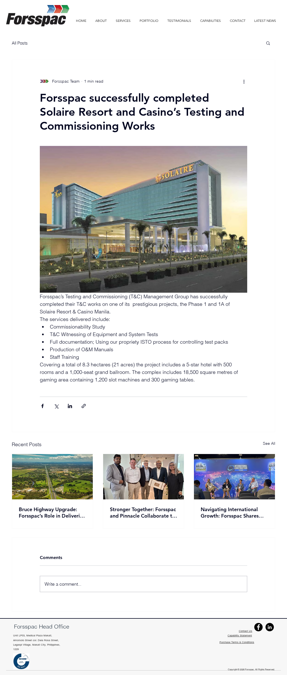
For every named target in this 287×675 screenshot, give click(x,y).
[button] (210, 20)
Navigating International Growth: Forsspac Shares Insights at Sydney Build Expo (230, 512)
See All (269, 443)
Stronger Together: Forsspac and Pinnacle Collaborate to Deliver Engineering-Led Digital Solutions (143, 512)
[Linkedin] (269, 627)
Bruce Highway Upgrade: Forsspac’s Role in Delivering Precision (52, 512)
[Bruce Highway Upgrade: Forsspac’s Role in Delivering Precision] (52, 476)
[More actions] (243, 81)
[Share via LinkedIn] (70, 406)
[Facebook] (258, 627)
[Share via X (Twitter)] (56, 406)
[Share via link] (83, 406)
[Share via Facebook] (42, 406)
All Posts (20, 43)
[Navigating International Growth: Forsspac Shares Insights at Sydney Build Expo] (234, 476)
